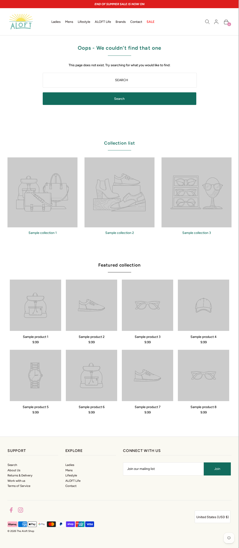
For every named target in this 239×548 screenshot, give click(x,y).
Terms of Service (18, 486)
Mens (69, 470)
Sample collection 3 (196, 233)
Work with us (16, 480)
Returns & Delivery (19, 475)
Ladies (69, 465)
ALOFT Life (73, 480)
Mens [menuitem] (69, 22)
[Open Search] (207, 22)
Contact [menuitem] (136, 22)
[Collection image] (42, 226)
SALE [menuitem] (151, 22)
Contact (71, 486)
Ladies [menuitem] (56, 22)
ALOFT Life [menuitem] (103, 22)
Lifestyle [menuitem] (84, 22)
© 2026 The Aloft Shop (20, 531)
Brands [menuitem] (121, 22)
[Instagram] (20, 510)
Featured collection (119, 265)
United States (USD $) (212, 517)
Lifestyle (71, 475)
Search (12, 465)
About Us (13, 470)
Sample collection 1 (42, 233)
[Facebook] (11, 510)
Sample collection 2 (119, 233)
